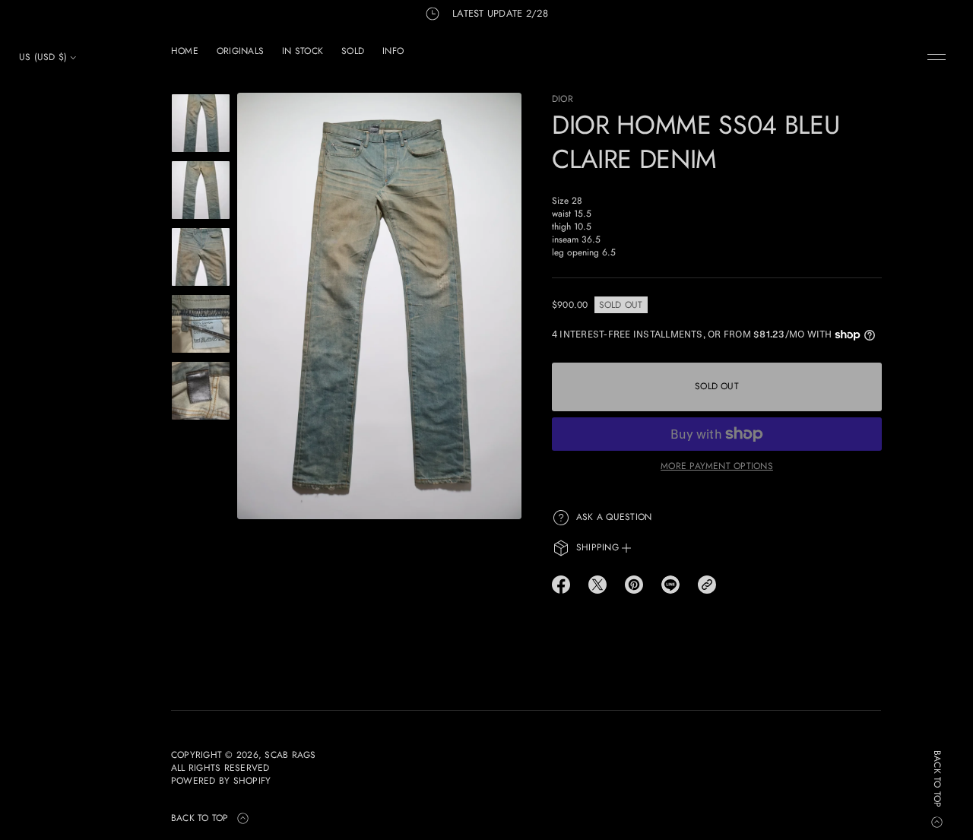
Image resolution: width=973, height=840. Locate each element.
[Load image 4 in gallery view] (201, 324)
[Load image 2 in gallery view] (201, 190)
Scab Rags (290, 755)
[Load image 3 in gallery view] (201, 257)
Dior (562, 99)
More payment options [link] (717, 466)
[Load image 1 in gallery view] (201, 123)
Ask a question (613, 517)
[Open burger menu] (936, 57)
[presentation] (379, 306)
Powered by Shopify (221, 781)
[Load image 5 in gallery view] (201, 391)
